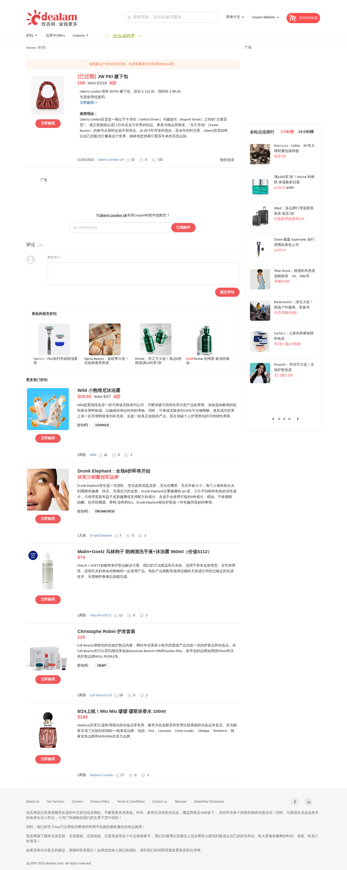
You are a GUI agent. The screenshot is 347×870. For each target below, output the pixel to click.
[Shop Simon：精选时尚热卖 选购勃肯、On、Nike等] (260, 288)
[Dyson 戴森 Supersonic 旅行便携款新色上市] (260, 257)
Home (30, 48)
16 (105, 455)
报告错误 (227, 160)
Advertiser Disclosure (209, 802)
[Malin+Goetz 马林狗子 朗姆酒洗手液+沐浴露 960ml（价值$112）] (48, 590)
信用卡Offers (55, 36)
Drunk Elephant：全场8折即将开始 (113, 474)
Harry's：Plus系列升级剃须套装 (56, 361)
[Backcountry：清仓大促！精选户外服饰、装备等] (260, 319)
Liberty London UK (111, 160)
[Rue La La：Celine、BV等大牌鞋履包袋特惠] (260, 163)
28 (121, 695)
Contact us (159, 802)
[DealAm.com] (51, 18)
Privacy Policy (99, 802)
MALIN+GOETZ (101, 615)
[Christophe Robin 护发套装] (48, 670)
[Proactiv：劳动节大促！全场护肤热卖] (260, 382)
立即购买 (48, 123)
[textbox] (171, 17)
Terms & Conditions (131, 802)
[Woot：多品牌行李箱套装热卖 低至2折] (260, 226)
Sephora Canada (101, 775)
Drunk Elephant (101, 536)
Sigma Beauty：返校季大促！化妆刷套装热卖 (106, 361)
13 (120, 615)
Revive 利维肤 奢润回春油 (208, 361)
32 (133, 160)
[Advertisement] (132, 194)
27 (122, 775)
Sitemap (180, 802)
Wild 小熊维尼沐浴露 (99, 393)
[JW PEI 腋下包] (48, 114)
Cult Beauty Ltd (101, 695)
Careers (77, 802)
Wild (93, 455)
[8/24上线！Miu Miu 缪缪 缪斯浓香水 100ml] (48, 750)
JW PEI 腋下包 (102, 79)
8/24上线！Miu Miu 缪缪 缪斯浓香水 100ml (121, 714)
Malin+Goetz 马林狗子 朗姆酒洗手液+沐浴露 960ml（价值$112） (144, 554)
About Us (32, 802)
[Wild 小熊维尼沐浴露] (48, 429)
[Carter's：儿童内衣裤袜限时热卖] (260, 351)
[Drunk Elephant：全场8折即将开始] (48, 509)
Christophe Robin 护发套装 (106, 634)
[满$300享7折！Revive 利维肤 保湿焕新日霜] (260, 194)
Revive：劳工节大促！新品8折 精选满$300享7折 (158, 361)
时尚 (42, 48)
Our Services (55, 802)
